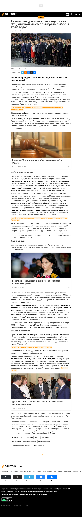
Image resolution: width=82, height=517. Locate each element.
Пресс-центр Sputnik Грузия (57, 489)
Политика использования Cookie (46, 491)
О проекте (4, 489)
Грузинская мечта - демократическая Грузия (24, 441)
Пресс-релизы (43, 489)
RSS (69, 489)
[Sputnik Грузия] (10, 16)
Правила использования (23, 489)
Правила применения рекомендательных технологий (18, 494)
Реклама (34, 489)
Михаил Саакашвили (38, 445)
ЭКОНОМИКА (47, 472)
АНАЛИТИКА (45, 438)
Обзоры (37, 438)
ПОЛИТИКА (15, 438)
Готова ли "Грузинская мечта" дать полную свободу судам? (38, 161)
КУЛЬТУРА (67, 472)
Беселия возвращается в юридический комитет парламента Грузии (36, 282)
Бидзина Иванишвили (44, 441)
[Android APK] (7, 499)
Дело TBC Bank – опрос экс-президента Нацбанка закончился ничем (37, 402)
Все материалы (25, 472)
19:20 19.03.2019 (16, 31)
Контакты (11, 489)
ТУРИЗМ (75, 472)
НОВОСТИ (30, 438)
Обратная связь (42, 494)
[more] (69, 167)
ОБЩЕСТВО (58, 472)
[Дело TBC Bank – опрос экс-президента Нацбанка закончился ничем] (41, 386)
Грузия (22, 438)
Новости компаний (7, 491)
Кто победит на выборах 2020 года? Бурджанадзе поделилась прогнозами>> (37, 108)
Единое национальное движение (21, 445)
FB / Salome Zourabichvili (19, 69)
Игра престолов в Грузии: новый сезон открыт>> (32, 347)
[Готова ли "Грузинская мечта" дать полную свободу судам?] (41, 145)
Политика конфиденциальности (24, 491)
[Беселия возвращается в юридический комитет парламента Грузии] (41, 265)
